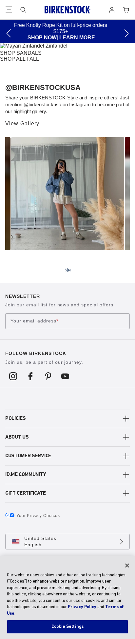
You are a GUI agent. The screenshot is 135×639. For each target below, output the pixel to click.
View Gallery (22, 123)
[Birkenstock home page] (67, 9)
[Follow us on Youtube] (65, 376)
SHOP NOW (20, 37)
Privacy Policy (82, 607)
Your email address (34, 321)
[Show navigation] (9, 10)
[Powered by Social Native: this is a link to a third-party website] (67, 270)
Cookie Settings (67, 627)
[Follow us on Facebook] (30, 376)
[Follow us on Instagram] (13, 376)
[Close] (127, 565)
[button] (8, 33)
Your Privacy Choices (38, 515)
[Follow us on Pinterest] (48, 376)
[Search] (23, 10)
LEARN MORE (55, 37)
